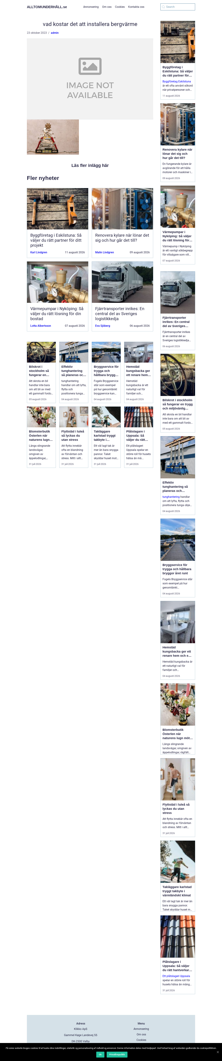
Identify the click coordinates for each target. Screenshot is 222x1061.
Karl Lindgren (38, 252)
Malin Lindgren (104, 252)
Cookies (120, 6)
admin (55, 32)
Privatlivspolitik (117, 1054)
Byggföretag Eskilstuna (177, 81)
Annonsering (91, 6)
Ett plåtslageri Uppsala (176, 976)
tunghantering (171, 496)
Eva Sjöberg (102, 325)
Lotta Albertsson (40, 325)
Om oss (107, 6)
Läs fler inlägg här (90, 165)
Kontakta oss (136, 6)
